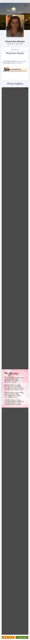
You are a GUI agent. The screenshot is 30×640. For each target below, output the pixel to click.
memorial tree (20, 61)
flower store (19, 63)
